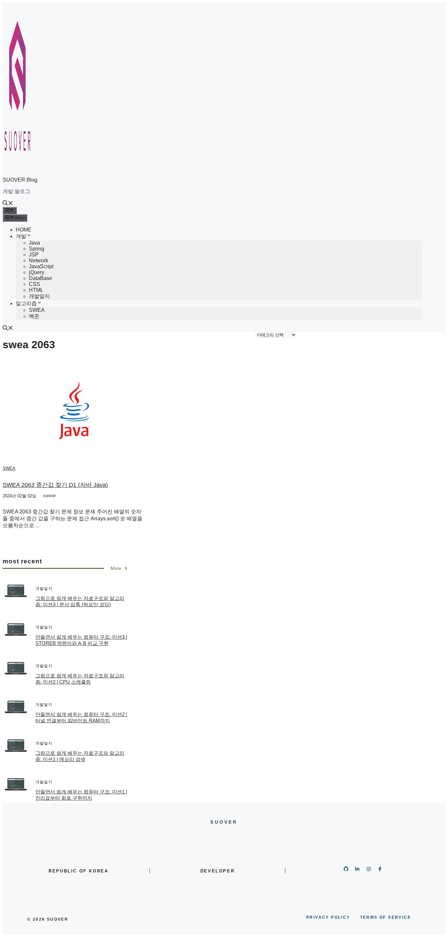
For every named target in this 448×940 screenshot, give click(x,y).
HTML (36, 290)
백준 (34, 316)
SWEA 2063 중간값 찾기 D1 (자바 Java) (55, 485)
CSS (34, 284)
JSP (34, 254)
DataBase (40, 278)
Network (38, 260)
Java (34, 243)
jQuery (36, 272)
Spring (36, 248)
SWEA (37, 310)
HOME (23, 229)
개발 (21, 236)
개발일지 (39, 296)
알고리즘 (26, 303)
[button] (8, 204)
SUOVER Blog (20, 180)
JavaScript (41, 266)
